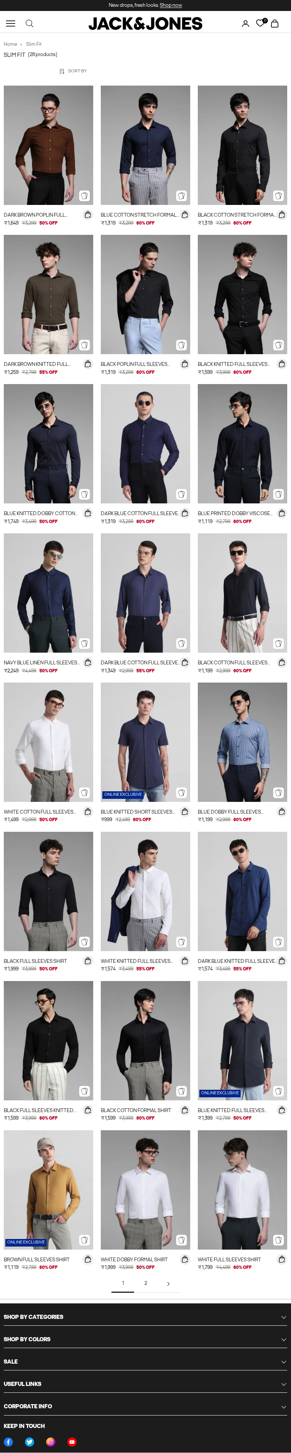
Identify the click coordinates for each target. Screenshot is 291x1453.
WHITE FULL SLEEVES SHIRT (229, 1260)
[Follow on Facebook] (8, 1442)
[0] (260, 23)
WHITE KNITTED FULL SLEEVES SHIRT (136, 962)
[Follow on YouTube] (72, 1442)
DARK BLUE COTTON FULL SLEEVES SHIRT (141, 514)
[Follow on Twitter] (29, 1442)
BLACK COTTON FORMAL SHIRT (136, 1110)
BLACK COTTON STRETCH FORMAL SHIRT (237, 216)
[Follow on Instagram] (50, 1442)
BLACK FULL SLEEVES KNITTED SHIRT (39, 1111)
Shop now (171, 5)
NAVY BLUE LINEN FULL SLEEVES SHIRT (40, 664)
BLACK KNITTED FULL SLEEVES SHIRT (233, 365)
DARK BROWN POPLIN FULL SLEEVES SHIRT (34, 216)
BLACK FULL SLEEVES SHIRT (35, 961)
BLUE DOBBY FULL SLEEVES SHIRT (229, 813)
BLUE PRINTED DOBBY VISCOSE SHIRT (234, 514)
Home (10, 44)
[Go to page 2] (168, 1283)
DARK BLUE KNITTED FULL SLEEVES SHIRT (238, 962)
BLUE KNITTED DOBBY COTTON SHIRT (39, 514)
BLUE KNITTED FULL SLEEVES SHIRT (231, 1111)
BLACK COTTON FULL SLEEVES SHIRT (233, 664)
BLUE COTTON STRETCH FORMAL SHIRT (139, 216)
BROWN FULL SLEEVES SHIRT (37, 1260)
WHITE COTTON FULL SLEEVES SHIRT (39, 813)
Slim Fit (34, 44)
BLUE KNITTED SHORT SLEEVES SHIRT (136, 813)
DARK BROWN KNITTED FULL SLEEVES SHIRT (36, 365)
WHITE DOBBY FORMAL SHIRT (134, 1260)
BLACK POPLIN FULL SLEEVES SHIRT (134, 365)
